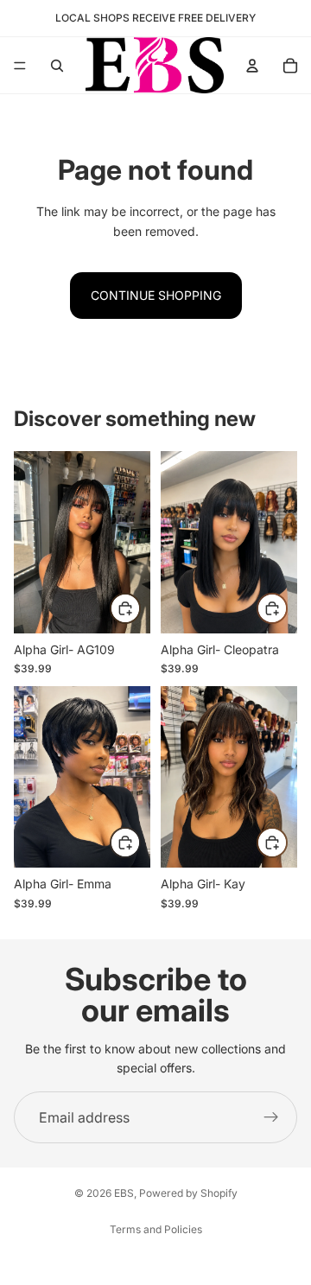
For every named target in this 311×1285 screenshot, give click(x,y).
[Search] (57, 66)
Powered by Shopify (188, 1192)
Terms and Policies (156, 1229)
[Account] (252, 66)
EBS (124, 1192)
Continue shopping (156, 295)
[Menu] (20, 66)
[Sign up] (271, 1117)
